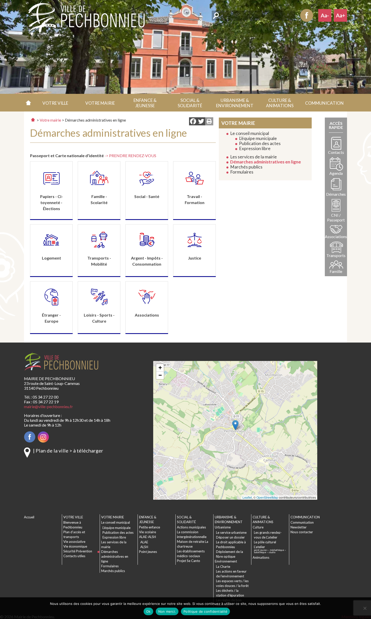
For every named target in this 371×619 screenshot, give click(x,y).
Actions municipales (191, 527)
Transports (336, 255)
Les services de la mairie (253, 156)
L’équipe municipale (258, 138)
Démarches (336, 194)
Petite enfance (149, 527)
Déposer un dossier (230, 537)
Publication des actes (260, 143)
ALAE (144, 542)
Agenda (336, 173)
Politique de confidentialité (205, 611)
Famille (336, 271)
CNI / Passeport (336, 217)
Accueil (28, 102)
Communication (302, 522)
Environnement (226, 561)
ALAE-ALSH (147, 537)
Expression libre (255, 148)
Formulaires (241, 172)
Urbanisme (223, 527)
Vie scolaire (147, 532)
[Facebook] (193, 121)
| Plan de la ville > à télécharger (68, 450)
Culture (258, 527)
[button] (55, 102)
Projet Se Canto (188, 561)
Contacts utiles (74, 556)
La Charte (223, 567)
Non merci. (167, 611)
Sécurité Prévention (77, 551)
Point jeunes (148, 552)
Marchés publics (246, 167)
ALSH (144, 547)
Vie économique (75, 546)
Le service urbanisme (231, 532)
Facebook (306, 15)
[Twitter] (201, 121)
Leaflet (247, 497)
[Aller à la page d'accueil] (33, 120)
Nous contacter (301, 532)
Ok (148, 611)
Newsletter (298, 527)
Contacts (336, 152)
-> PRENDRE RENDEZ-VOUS (130, 155)
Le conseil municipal (249, 133)
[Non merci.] (364, 608)
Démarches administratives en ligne (265, 161)
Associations (336, 236)
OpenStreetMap (267, 497)
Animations (261, 557)
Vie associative (74, 542)
